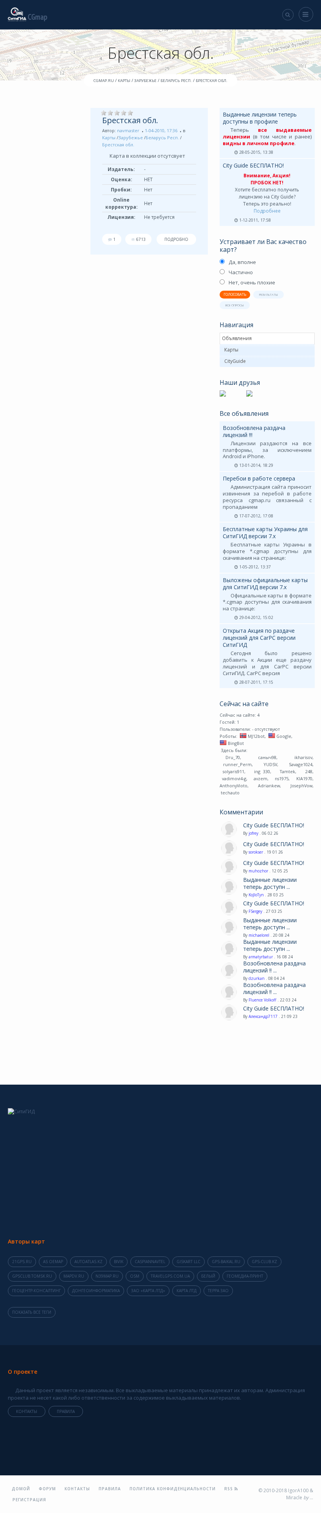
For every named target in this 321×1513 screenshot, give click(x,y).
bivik (118, 1261)
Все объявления (244, 413)
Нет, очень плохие (252, 282)
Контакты (26, 1411)
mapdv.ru (73, 1276)
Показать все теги (31, 1312)
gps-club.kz (264, 1261)
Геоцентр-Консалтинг (36, 1290)
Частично (241, 272)
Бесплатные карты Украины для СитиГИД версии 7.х (265, 532)
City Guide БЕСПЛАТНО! (253, 165)
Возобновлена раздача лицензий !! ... (274, 967)
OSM (134, 1276)
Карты (108, 137)
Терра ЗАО (218, 1290)
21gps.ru (22, 1261)
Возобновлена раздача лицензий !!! (254, 431)
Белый (208, 1276)
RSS (229, 1488)
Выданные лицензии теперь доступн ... (270, 883)
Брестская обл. (130, 120)
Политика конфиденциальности (173, 1488)
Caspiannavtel (150, 1261)
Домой (21, 1488)
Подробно (176, 239)
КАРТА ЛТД (187, 1290)
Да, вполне (242, 262)
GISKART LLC (188, 1261)
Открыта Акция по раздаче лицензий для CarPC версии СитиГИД (259, 637)
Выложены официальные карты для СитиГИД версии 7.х (265, 583)
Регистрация (29, 1499)
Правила (66, 1411)
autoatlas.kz (88, 1261)
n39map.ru (107, 1276)
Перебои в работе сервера (259, 478)
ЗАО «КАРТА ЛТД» (148, 1290)
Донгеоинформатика (96, 1290)
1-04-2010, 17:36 (161, 130)
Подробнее (267, 211)
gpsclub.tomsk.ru (32, 1276)
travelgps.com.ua (170, 1276)
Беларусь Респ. (162, 137)
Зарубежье (130, 137)
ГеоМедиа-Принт (245, 1276)
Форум (47, 1488)
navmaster (128, 130)
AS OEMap (53, 1261)
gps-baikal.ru (226, 1261)
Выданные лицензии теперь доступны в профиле (260, 118)
